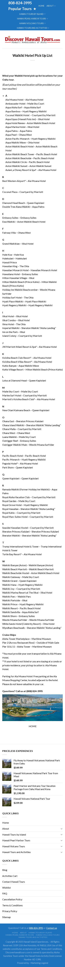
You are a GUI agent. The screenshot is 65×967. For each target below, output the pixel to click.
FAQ (4, 893)
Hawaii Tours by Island (31, 14)
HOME (32, 726)
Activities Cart (9, 875)
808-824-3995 (36, 928)
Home (41, 6)
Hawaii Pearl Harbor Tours (31, 18)
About (50, 6)
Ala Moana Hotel (14, 99)
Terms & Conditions (12, 905)
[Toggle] (61, 828)
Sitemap (6, 917)
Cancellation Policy (12, 899)
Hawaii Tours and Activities (32, 28)
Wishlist (6, 887)
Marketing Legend (39, 963)
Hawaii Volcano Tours (31, 23)
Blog (4, 869)
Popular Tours (20, 8)
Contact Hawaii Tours (13, 881)
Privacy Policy (9, 911)
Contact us (51, 928)
